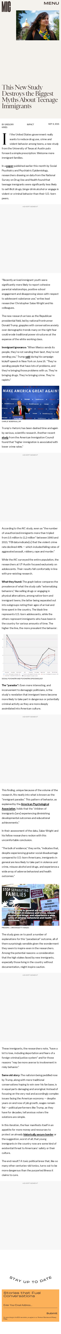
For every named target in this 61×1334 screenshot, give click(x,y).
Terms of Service (43, 1317)
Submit (51, 1313)
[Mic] (6, 6)
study (5, 437)
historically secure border (38, 1134)
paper (9, 166)
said (27, 356)
